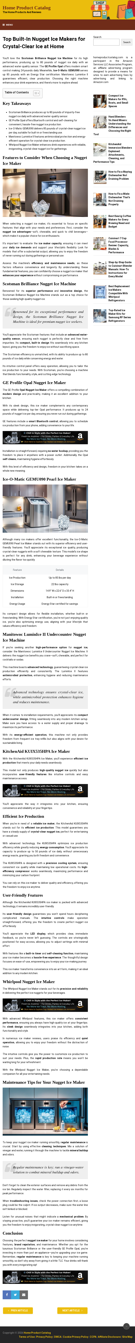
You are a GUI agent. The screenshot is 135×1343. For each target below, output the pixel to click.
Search (97, 37)
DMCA (57, 1336)
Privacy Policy (44, 1336)
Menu (9, 24)
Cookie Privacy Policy (75, 1336)
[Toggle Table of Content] (35, 93)
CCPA (93, 1336)
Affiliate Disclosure (109, 1336)
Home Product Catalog (27, 7)
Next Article (71, 1310)
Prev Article (19, 1310)
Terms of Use (27, 1336)
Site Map (127, 1336)
